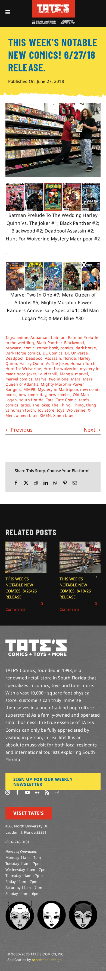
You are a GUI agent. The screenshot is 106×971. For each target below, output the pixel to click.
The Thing (61, 405)
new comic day (32, 394)
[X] (26, 483)
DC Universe (76, 353)
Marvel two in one (51, 379)
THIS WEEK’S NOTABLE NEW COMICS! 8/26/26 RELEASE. (21, 588)
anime (22, 337)
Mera (76, 379)
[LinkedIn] (46, 483)
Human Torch (83, 363)
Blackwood (74, 342)
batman (58, 337)
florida (69, 358)
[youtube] (27, 792)
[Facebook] (16, 483)
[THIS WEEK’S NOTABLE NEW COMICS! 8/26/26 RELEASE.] (25, 545)
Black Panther (49, 342)
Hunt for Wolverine (23, 368)
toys (60, 410)
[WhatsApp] (55, 483)
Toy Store (45, 410)
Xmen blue (63, 415)
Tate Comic (66, 399)
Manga (66, 373)
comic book (47, 347)
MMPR (29, 389)
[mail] (57, 792)
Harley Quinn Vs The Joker (44, 363)
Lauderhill (48, 373)
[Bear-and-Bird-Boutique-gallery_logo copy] (44, 22)
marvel (81, 373)
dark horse (86, 347)
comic (29, 347)
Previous (22, 429)
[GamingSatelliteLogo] (67, 22)
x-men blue (27, 415)
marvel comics (18, 379)
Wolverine (76, 410)
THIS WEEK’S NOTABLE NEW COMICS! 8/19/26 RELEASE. (75, 588)
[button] (9, 577)
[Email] (75, 483)
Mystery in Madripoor (58, 389)
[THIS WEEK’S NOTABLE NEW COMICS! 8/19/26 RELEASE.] (80, 545)
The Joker (40, 405)
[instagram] (7, 792)
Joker (31, 373)
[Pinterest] (65, 483)
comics (66, 347)
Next (89, 429)
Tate (50, 399)
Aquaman (39, 337)
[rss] (47, 792)
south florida (31, 399)
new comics (60, 394)
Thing (78, 405)
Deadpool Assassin (43, 358)
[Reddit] (36, 483)
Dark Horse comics (22, 353)
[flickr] (37, 792)
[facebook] (17, 792)
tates (25, 405)
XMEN (45, 415)
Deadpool (14, 358)
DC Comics (53, 353)
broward (13, 347)
